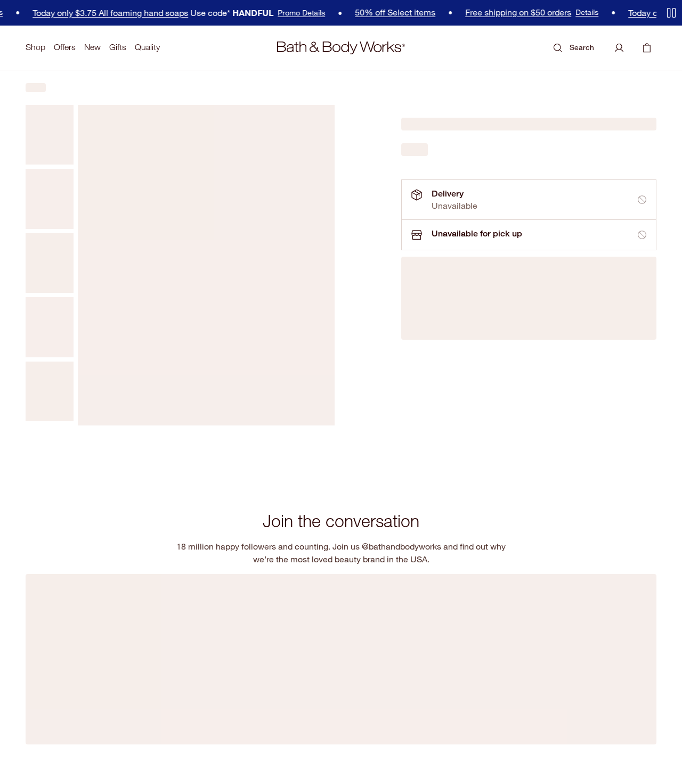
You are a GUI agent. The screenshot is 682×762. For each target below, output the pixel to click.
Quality (147, 47)
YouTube (131, 635)
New (92, 47)
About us (469, 575)
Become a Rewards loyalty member (500, 658)
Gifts (117, 47)
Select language (593, 635)
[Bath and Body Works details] (222, 552)
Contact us (258, 632)
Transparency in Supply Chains (428, 743)
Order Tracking (372, 591)
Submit (206, 603)
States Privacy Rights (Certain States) (239, 743)
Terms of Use (44, 743)
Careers (468, 613)
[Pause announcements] (671, 12)
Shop (35, 47)
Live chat (255, 652)
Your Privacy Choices (344, 743)
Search (582, 47)
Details (548, 12)
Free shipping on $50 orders (479, 12)
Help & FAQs (261, 575)
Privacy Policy (91, 743)
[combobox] (599, 654)
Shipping (255, 594)
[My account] (619, 48)
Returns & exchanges (276, 613)
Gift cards (471, 681)
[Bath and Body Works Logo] (341, 48)
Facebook (39, 635)
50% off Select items (356, 12)
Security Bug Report (148, 743)
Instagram (74, 635)
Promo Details (262, 13)
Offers (65, 47)
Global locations (589, 594)
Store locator (584, 575)
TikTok (103, 635)
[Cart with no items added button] (646, 48)
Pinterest (163, 635)
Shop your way (479, 632)
